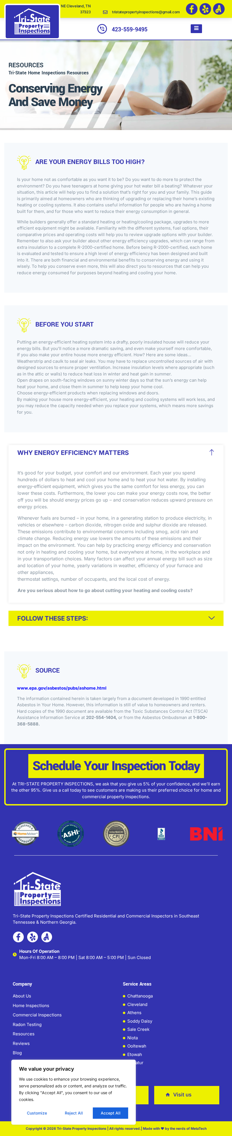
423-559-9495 (129, 29)
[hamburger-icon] (196, 28)
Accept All (111, 1113)
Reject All (74, 1113)
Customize (37, 1113)
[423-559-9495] (102, 29)
